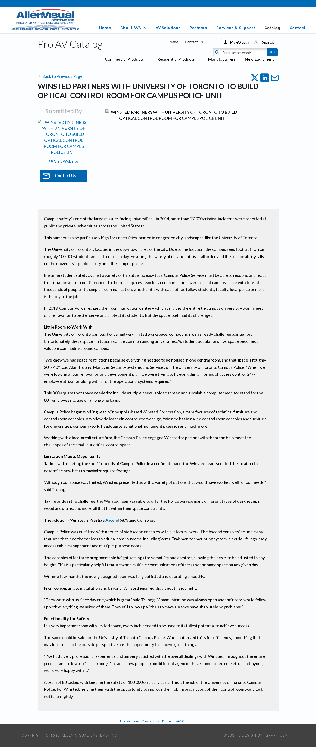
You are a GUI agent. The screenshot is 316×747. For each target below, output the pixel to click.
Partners (198, 28)
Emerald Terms (129, 721)
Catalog (272, 28)
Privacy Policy (150, 721)
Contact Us (194, 42)
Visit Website (65, 161)
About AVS (130, 28)
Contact (298, 28)
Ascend (112, 520)
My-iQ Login (240, 42)
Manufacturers (222, 59)
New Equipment (259, 59)
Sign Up (268, 42)
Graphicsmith (279, 735)
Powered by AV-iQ (173, 721)
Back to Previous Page (61, 76)
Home (105, 28)
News (174, 42)
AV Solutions (168, 28)
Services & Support (235, 28)
